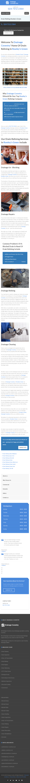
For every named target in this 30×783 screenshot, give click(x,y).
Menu (26, 13)
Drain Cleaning (5, 651)
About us (5, 476)
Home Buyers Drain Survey (8, 678)
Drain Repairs (5, 664)
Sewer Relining (5, 724)
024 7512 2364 (10, 24)
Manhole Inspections (7, 681)
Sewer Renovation (6, 730)
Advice (4, 493)
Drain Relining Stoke (7, 460)
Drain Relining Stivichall (8, 458)
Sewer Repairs (5, 727)
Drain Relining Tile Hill (8, 468)
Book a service (5, 13)
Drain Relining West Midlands (10, 453)
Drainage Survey (5, 674)
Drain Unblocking (6, 668)
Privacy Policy (12, 776)
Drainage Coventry (11, 625)
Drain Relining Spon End (8, 456)
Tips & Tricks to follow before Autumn (15, 87)
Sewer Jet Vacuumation (7, 720)
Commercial (6, 484)
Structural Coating (6, 684)
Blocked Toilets (5, 710)
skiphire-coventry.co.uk (7, 750)
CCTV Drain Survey (6, 671)
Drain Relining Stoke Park (9, 466)
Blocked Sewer (5, 704)
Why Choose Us (7, 480)
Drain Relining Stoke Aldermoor (10, 462)
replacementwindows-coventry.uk (10, 763)
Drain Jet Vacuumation (7, 658)
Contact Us (22, 447)
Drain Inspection (5, 655)
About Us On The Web (21, 776)
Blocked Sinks (5, 707)
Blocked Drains (5, 701)
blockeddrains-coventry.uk (8, 766)
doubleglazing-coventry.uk (8, 756)
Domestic (5, 489)
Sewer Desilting (5, 714)
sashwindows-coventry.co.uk (9, 747)
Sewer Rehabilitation (6, 733)
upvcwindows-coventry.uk (8, 760)
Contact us (5, 497)
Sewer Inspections (6, 717)
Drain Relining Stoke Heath (9, 464)
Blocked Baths (5, 697)
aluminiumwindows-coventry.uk (9, 753)
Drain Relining (5, 661)
